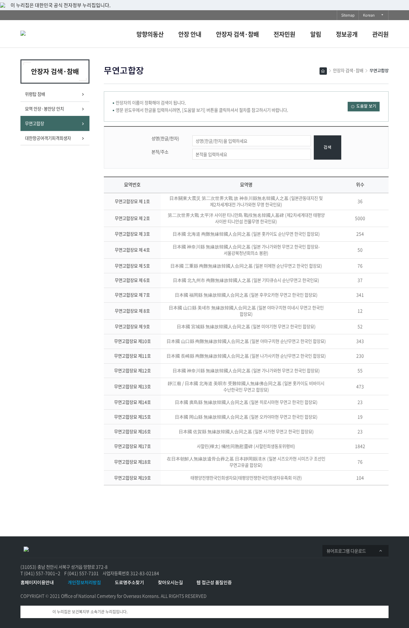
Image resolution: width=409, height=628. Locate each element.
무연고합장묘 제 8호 (132, 310)
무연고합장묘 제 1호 (132, 201)
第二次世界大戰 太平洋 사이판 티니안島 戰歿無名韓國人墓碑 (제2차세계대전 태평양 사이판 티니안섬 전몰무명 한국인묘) (246, 218)
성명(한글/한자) (165, 138)
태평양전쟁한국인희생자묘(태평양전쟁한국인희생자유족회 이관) (246, 477)
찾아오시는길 (170, 583)
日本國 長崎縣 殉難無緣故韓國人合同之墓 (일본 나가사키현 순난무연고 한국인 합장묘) (246, 355)
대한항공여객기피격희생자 (48, 138)
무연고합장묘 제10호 (132, 341)
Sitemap (348, 15)
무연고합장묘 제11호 (132, 355)
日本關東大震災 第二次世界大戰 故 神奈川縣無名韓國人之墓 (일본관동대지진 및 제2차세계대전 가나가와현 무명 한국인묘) (246, 201)
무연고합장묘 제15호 (132, 416)
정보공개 (347, 34)
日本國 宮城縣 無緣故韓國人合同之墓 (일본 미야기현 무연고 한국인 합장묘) (246, 326)
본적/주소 (159, 152)
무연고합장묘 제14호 (132, 402)
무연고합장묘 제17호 (132, 446)
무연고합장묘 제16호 (132, 431)
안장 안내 (189, 34)
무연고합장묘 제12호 (132, 370)
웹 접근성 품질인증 (214, 583)
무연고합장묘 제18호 (132, 461)
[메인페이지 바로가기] (50, 32)
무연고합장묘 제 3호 (132, 234)
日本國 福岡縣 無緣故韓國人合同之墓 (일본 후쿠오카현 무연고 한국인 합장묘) (246, 294)
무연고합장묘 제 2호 (132, 218)
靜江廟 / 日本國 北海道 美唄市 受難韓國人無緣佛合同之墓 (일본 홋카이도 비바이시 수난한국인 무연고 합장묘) (246, 386)
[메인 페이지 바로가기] (26, 548)
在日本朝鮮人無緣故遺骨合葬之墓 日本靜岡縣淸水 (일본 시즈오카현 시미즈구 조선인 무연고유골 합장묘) (246, 461)
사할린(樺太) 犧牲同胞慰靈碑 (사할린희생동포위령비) (246, 446)
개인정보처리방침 (84, 583)
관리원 (380, 34)
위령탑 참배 (35, 94)
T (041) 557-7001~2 (40, 573)
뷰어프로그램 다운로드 (348, 551)
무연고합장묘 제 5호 (132, 265)
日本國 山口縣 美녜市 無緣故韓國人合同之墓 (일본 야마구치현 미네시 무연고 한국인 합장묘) (246, 310)
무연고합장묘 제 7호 (132, 294)
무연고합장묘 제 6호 (132, 280)
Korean (370, 16)
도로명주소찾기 (129, 583)
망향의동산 (150, 34)
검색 (327, 147)
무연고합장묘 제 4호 (132, 249)
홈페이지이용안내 (37, 583)
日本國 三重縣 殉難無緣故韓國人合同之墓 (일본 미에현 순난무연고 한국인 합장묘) (246, 265)
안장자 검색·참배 (237, 34)
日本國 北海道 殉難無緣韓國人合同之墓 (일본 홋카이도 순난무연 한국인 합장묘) (246, 234)
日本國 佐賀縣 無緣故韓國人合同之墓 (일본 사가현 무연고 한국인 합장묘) (246, 431)
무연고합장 (36, 125)
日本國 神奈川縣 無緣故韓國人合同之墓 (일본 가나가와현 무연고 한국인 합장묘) (246, 370)
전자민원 (284, 34)
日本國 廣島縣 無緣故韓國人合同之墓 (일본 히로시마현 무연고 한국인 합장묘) (246, 402)
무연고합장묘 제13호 (132, 386)
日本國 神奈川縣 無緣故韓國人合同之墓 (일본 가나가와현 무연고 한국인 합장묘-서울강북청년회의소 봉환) (246, 249)
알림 (315, 34)
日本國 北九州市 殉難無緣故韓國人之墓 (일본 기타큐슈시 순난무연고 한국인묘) (246, 280)
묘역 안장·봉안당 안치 (44, 108)
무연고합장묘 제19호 (132, 477)
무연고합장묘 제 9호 (132, 326)
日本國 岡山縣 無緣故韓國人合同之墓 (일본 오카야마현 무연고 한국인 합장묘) (246, 416)
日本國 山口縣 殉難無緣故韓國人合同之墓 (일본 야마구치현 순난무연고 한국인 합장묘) (246, 341)
